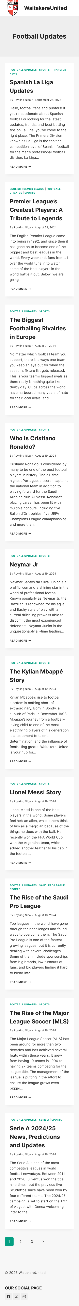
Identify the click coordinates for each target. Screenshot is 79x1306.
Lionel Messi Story (35, 792)
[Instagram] (24, 1296)
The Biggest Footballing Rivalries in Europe (38, 328)
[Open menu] (71, 8)
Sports (44, 69)
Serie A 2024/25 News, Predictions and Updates (35, 1137)
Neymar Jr (24, 564)
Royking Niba (22, 99)
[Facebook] (8, 1296)
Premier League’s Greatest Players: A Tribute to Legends (36, 210)
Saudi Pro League (52, 885)
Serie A (44, 1119)
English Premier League (27, 188)
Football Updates (23, 69)
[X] (16, 1296)
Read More (20, 166)
